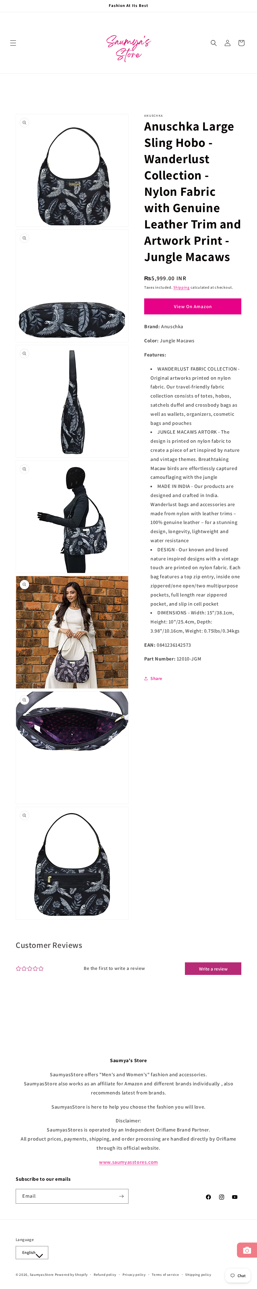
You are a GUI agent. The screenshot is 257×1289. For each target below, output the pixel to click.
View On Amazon (193, 306)
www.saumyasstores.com (128, 1162)
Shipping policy (198, 1274)
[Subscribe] (121, 1196)
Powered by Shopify (71, 1274)
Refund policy (105, 1274)
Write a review (213, 969)
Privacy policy (134, 1274)
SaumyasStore (42, 1274)
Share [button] (156, 678)
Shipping (181, 287)
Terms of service (165, 1274)
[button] (13, 43)
